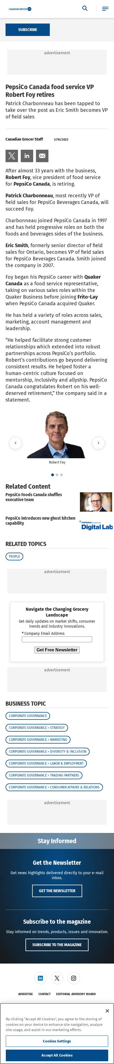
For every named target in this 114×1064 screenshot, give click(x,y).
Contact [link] (44, 994)
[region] (57, 1033)
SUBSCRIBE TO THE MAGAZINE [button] (57, 944)
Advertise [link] (25, 994)
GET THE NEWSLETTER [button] (57, 890)
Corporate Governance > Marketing (38, 740)
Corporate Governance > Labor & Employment (46, 763)
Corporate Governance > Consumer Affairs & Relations (54, 787)
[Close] (107, 1011)
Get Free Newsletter (57, 650)
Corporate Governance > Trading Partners (44, 775)
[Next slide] (98, 443)
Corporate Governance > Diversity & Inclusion (47, 752)
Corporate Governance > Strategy (37, 728)
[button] (105, 9)
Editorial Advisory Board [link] (76, 994)
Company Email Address (43, 633)
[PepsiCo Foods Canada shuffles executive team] (96, 501)
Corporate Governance (28, 716)
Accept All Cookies (57, 1055)
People (14, 556)
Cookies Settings (57, 1041)
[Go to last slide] (15, 443)
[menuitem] (12, 156)
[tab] (52, 474)
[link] (12, 156)
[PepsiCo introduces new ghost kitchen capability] (96, 525)
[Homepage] (20, 9)
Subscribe (27, 29)
